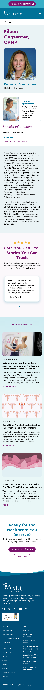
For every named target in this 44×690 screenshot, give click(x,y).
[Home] (12, 13)
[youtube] (20, 608)
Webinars (6, 677)
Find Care (22, 557)
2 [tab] (23, 306)
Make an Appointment (22, 4)
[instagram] (26, 609)
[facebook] (3, 609)
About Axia (6, 648)
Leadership (6, 656)
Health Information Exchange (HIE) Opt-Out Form (31, 649)
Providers (8, 22)
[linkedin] (9, 609)
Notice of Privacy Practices (29, 641)
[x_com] (14, 609)
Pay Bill (5, 626)
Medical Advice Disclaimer (29, 635)
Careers (5, 660)
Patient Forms (7, 630)
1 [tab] (19, 306)
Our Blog (5, 668)
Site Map (26, 626)
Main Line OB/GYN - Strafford (16, 141)
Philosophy (6, 652)
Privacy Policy (28, 630)
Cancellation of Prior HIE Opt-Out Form (31, 656)
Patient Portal (7, 634)
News (4, 664)
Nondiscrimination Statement (30, 668)
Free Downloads (8, 672)
